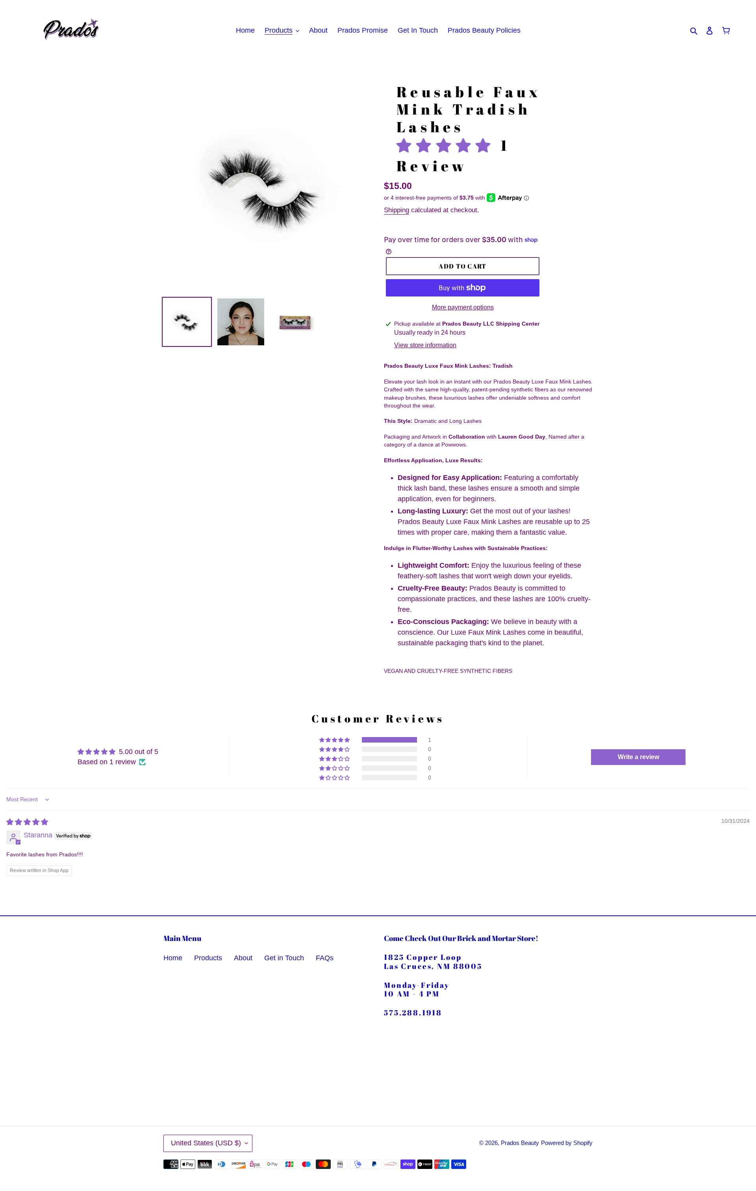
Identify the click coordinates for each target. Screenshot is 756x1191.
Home (172, 958)
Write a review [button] (638, 757)
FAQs (325, 958)
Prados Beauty (520, 1142)
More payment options (463, 307)
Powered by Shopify (567, 1142)
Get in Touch (284, 958)
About (243, 958)
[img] (27, 822)
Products (208, 958)
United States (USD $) (206, 1143)
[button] (448, 145)
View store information (425, 345)
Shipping (396, 210)
